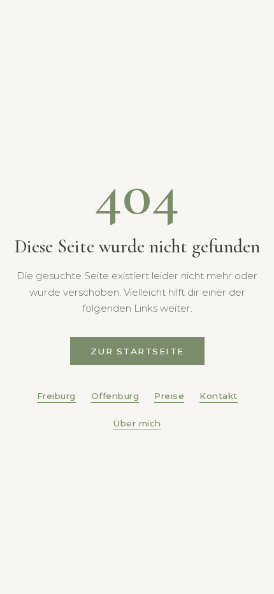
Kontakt (218, 396)
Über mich (137, 423)
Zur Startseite (137, 351)
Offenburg (115, 396)
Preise (169, 396)
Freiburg (56, 396)
